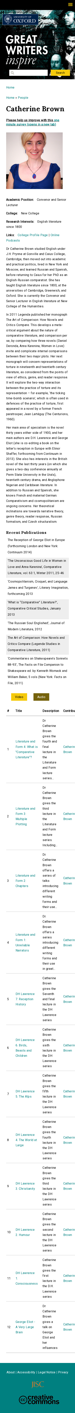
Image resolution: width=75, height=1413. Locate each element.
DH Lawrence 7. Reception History (25, 999)
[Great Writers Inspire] (20, 19)
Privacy (63, 1372)
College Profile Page (33, 235)
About (11, 1372)
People (23, 97)
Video (19, 697)
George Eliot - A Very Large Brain (25, 1327)
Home (10, 87)
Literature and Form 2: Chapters (25, 881)
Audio (41, 697)
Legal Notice (46, 1372)
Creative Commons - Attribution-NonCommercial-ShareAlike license (39, 1399)
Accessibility (26, 1372)
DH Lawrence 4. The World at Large (26, 1140)
